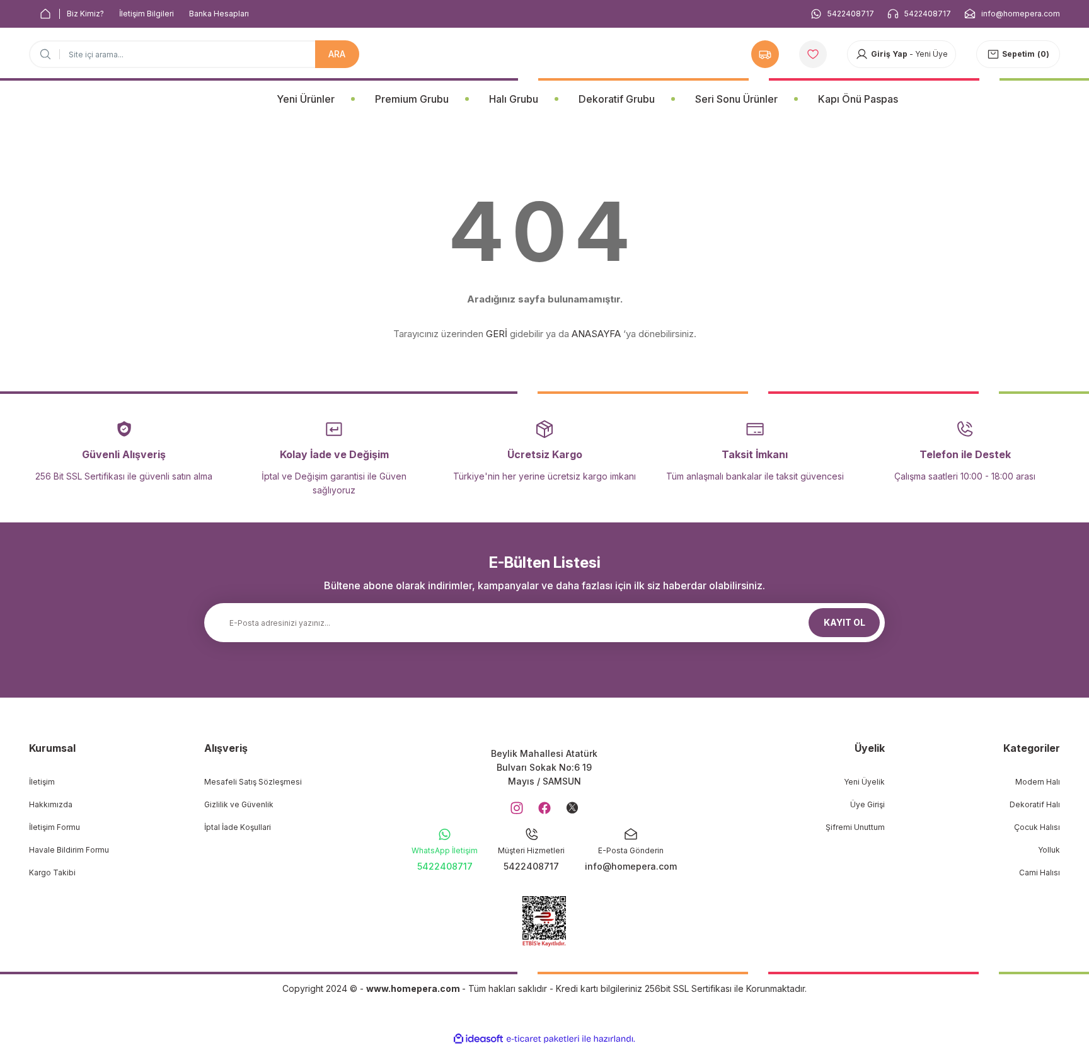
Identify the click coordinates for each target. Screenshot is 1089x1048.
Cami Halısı (1039, 872)
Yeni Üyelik (864, 781)
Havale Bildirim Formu (69, 850)
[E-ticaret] (543, 1039)
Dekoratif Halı (1035, 804)
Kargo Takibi (52, 872)
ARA (336, 54)
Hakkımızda (50, 804)
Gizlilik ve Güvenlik (239, 804)
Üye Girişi (867, 804)
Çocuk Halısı (1037, 827)
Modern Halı (1037, 781)
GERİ (496, 334)
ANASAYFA (596, 334)
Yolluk (1049, 850)
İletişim (42, 781)
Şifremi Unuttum (855, 827)
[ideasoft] (478, 1039)
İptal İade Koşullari (237, 827)
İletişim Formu (54, 827)
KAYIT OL (844, 622)
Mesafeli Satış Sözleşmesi (253, 781)
